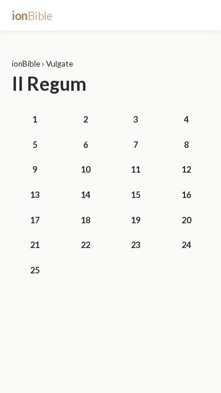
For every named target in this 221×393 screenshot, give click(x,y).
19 (135, 220)
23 (135, 245)
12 (186, 169)
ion (32, 15)
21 (34, 245)
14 (85, 195)
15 (135, 195)
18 (85, 220)
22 (85, 245)
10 (85, 169)
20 (186, 220)
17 (34, 220)
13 (34, 195)
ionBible (26, 63)
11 (135, 169)
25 (34, 270)
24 (186, 245)
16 (186, 195)
